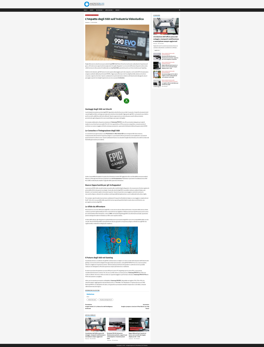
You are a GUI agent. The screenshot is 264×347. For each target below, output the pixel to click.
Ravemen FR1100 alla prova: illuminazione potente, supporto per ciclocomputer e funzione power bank (157, 56)
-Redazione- (109, 340)
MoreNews (138, 345)
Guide (91, 10)
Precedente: (99, 306)
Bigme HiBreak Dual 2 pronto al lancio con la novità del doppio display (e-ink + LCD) (137, 334)
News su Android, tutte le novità (92, 15)
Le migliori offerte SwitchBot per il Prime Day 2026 (157, 83)
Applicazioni (108, 10)
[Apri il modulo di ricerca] (179, 10)
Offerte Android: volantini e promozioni (169, 81)
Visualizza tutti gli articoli (106, 299)
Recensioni (99, 10)
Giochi (117, 10)
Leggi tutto (157, 50)
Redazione (87, 22)
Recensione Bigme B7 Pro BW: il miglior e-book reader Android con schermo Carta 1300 (157, 74)
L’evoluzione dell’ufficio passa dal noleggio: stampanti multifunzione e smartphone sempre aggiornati (95, 334)
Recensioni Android (112, 329)
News (85, 10)
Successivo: (135, 306)
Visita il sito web (92, 299)
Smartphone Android (134, 329)
